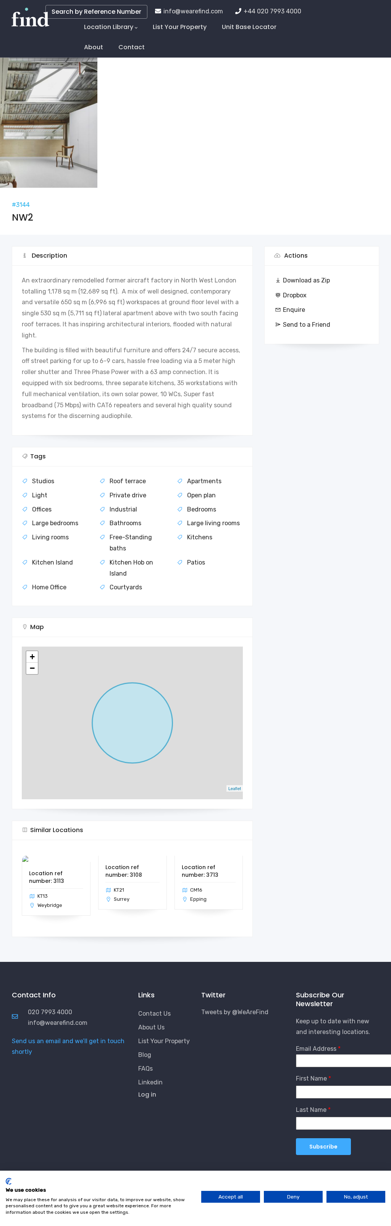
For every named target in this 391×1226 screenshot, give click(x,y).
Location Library (108, 27)
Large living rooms (213, 523)
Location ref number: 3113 (46, 877)
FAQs (145, 1068)
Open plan (201, 495)
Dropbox (295, 295)
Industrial (123, 509)
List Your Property (180, 27)
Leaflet (234, 788)
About (93, 47)
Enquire (294, 309)
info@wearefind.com (193, 11)
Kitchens (199, 537)
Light (39, 495)
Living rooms (50, 537)
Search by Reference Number (96, 11)
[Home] (30, 15)
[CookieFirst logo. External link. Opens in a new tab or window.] (8, 1181)
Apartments (204, 481)
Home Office (49, 587)
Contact (131, 47)
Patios (196, 562)
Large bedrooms (55, 523)
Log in (147, 1094)
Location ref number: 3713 (200, 871)
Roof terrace (128, 481)
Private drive (128, 495)
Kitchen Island (52, 562)
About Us (151, 1027)
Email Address (316, 1048)
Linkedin (150, 1082)
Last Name (311, 1109)
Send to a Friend (306, 324)
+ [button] (32, 656)
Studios (43, 481)
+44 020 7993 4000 (272, 11)
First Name (311, 1078)
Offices (42, 509)
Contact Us (154, 1013)
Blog (144, 1054)
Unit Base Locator (249, 27)
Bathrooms (125, 523)
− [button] (32, 668)
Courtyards (126, 587)
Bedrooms (201, 509)
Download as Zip (306, 280)
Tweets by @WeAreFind (234, 1012)
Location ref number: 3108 (123, 871)
